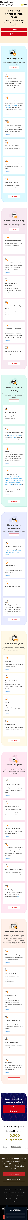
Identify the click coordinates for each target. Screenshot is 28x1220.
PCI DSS (6, 550)
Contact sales (18, 1198)
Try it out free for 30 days (14, 1174)
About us (6, 1189)
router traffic (11, 435)
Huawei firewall (18, 486)
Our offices (14, 1201)
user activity (18, 435)
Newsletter (9, 1198)
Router (7, 432)
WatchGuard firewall (18, 484)
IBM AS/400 (7, 107)
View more (14, 196)
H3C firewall (15, 478)
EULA (11, 1189)
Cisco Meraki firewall (18, 476)
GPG (9, 552)
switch (14, 432)
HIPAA (12, 550)
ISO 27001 (16, 550)
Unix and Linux (15, 105)
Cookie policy (8, 1195)
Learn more (14, 67)
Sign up (15, 29)
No (9, 1217)
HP (7, 437)
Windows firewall (8, 478)
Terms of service (19, 1189)
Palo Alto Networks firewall (14, 480)
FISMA (6, 552)
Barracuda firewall (9, 486)
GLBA (11, 552)
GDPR (20, 550)
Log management (14, 59)
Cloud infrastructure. (11, 111)
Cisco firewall (10, 476)
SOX (10, 550)
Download (14, 34)
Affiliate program (18, 1195)
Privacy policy (21, 1192)
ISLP (14, 552)
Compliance (12, 1192)
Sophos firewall (17, 482)
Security (5, 1192)
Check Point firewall (9, 484)
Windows (8, 105)
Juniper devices (13, 437)
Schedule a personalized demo (14, 1179)
